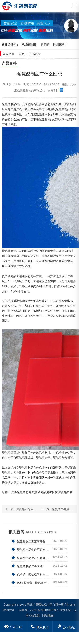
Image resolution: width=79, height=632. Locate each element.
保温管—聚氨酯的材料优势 (31, 574)
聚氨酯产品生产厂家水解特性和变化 (31, 549)
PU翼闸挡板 (29, 44)
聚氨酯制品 (46, 119)
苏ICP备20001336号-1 (44, 610)
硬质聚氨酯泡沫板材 (45, 492)
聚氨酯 (45, 44)
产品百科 (35, 54)
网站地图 (47, 615)
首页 (22, 54)
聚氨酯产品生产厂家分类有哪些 (36, 509)
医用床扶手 (60, 44)
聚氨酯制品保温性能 (27, 565)
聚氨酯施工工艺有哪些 (28, 540)
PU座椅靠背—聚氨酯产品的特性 (31, 582)
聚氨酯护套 (65, 492)
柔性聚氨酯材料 (21, 492)
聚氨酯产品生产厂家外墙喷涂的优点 (31, 557)
